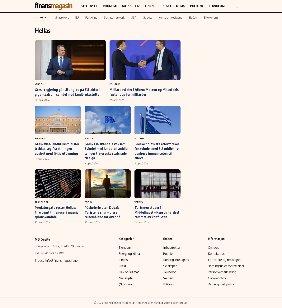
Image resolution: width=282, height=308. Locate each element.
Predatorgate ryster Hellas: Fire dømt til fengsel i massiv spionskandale (56, 212)
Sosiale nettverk (114, 17)
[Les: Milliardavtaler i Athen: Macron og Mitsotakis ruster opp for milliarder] (145, 60)
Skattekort (62, 17)
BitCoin (193, 17)
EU (77, 17)
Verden (39, 84)
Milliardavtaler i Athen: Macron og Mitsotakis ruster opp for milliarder (144, 91)
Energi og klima (173, 6)
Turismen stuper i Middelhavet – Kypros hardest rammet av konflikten (156, 212)
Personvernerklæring (222, 272)
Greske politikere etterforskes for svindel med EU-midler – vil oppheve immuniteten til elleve (157, 151)
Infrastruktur (171, 247)
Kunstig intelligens (170, 17)
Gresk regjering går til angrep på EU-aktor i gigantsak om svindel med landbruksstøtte (67, 91)
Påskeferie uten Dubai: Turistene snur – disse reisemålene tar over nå (102, 212)
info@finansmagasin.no (61, 260)
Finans (150, 6)
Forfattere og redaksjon (224, 260)
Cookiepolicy (217, 278)
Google (147, 17)
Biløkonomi (211, 17)
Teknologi (216, 6)
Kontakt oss (216, 254)
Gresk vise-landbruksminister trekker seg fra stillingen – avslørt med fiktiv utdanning (57, 148)
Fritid (88, 202)
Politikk (196, 6)
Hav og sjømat (129, 272)
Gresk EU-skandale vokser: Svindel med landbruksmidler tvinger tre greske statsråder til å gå (107, 151)
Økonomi (110, 6)
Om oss (213, 247)
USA (133, 17)
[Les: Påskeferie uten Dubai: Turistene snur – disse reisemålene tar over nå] (108, 183)
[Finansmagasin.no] (54, 6)
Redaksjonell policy (221, 284)
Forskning (91, 17)
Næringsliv (131, 6)
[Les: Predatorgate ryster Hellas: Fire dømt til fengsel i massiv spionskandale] (58, 183)
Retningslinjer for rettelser (226, 266)
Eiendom (125, 247)
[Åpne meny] (243, 6)
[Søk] (236, 6)
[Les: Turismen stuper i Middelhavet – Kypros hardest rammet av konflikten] (157, 183)
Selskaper (170, 266)
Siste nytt (89, 6)
